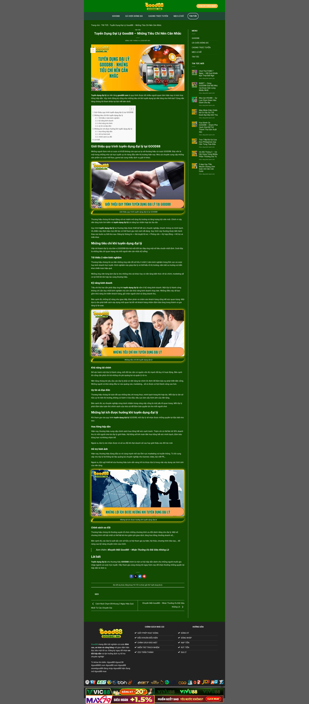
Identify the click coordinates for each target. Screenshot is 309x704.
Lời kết (97, 140)
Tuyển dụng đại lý (156, 585)
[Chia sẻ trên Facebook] (131, 576)
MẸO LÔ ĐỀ (179, 16)
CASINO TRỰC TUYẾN (158, 16)
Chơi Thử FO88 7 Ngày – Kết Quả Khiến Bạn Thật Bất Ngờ (208, 73)
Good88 (94, 644)
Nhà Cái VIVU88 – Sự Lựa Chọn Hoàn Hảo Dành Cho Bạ (208, 100)
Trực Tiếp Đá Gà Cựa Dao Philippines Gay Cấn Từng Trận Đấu (208, 142)
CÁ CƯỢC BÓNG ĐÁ (134, 16)
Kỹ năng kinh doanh (105, 121)
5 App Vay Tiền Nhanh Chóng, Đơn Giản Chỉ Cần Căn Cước (207, 167)
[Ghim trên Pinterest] (144, 576)
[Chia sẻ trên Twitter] (140, 576)
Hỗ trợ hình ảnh (104, 134)
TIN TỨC (193, 16)
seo (148, 40)
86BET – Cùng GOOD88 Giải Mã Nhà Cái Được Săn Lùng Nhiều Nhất (208, 86)
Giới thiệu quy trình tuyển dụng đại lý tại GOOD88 (113, 112)
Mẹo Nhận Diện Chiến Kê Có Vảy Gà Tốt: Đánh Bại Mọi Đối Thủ (208, 112)
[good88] (154, 6)
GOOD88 (116, 16)
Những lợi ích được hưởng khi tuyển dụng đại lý (113, 129)
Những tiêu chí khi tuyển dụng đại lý (108, 115)
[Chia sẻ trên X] (136, 576)
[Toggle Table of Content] (130, 109)
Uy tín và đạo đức (104, 126)
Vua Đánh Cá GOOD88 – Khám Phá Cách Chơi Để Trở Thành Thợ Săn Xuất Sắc (208, 127)
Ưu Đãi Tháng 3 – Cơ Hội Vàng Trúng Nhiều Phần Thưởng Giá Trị (208, 154)
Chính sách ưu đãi (105, 137)
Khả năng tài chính (105, 123)
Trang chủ (95, 25)
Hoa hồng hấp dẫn (105, 131)
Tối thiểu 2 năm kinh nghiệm (108, 118)
